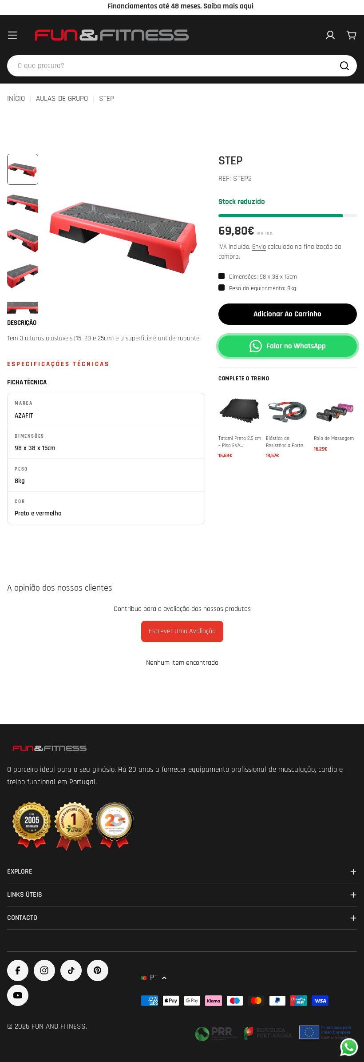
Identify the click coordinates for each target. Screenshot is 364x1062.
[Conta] (330, 35)
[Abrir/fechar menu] (12, 35)
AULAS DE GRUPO (62, 99)
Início (16, 99)
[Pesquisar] (344, 65)
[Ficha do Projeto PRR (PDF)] (274, 1032)
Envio (259, 247)
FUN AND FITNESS (59, 1026)
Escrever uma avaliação (182, 631)
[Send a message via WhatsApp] (349, 1047)
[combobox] (182, 65)
